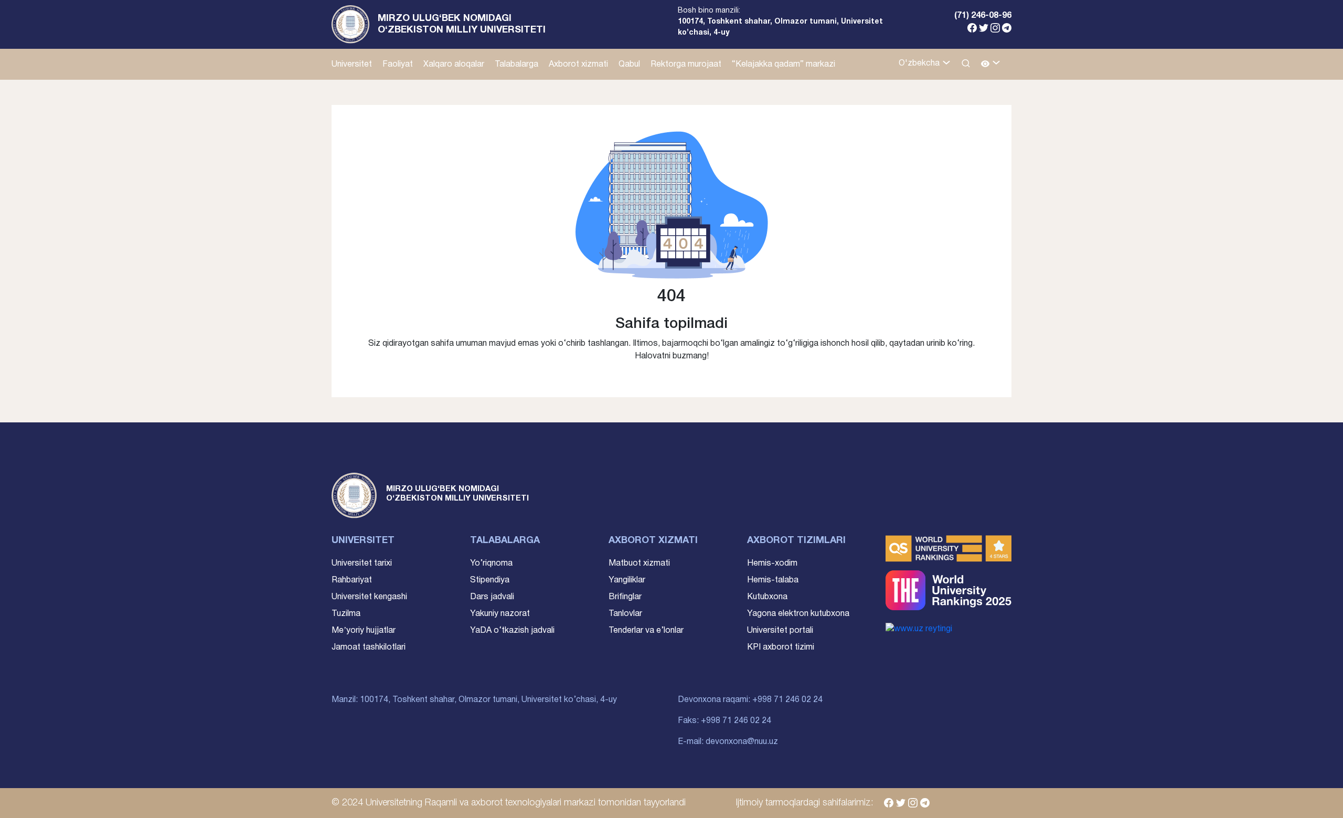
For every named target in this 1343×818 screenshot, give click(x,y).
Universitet (352, 64)
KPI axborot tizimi (780, 647)
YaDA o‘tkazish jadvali (512, 630)
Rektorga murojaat (686, 64)
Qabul (629, 64)
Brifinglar (625, 597)
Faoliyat (397, 64)
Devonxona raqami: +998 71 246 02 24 (750, 700)
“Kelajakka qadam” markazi (783, 64)
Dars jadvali (492, 597)
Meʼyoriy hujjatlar (364, 630)
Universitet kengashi (369, 597)
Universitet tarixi (362, 563)
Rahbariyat (352, 580)
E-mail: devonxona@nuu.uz (728, 742)
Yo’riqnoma (491, 563)
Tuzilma (346, 614)
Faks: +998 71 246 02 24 (724, 721)
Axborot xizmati (578, 64)
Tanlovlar (625, 614)
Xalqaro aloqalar (453, 64)
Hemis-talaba (772, 580)
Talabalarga (516, 64)
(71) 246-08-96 (982, 15)
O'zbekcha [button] (920, 63)
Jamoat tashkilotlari (369, 647)
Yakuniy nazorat (500, 614)
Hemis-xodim (772, 563)
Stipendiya (489, 580)
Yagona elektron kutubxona (798, 614)
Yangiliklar (627, 580)
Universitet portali (780, 630)
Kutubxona (767, 597)
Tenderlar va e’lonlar (646, 630)
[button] (990, 64)
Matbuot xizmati (639, 563)
